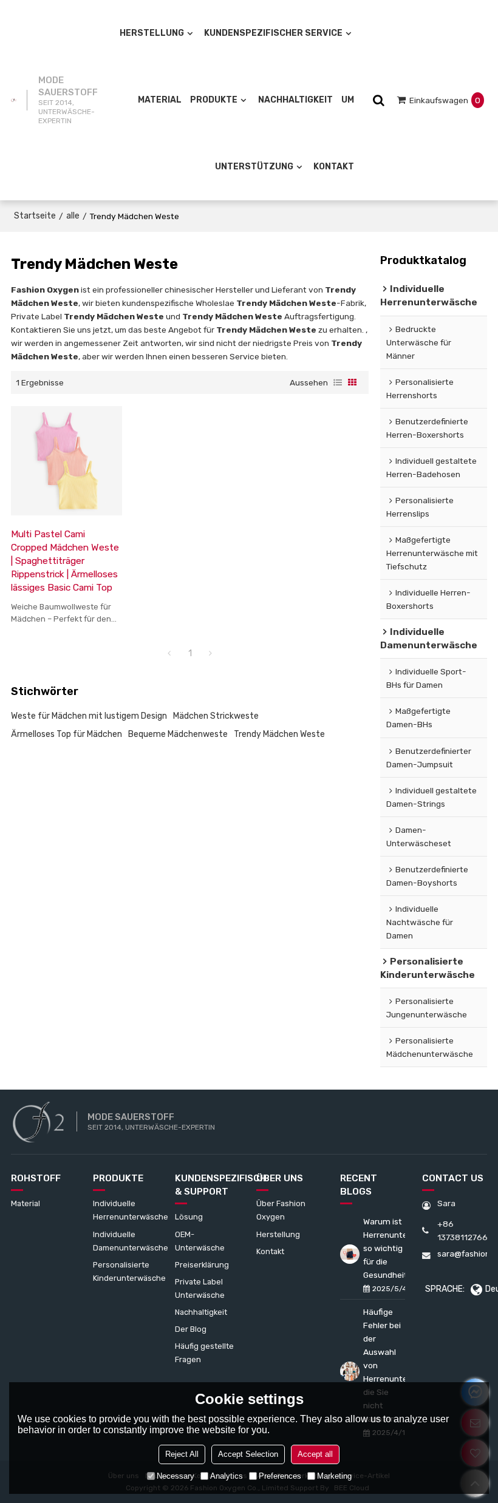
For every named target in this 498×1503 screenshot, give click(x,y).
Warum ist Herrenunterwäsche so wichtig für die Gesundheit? (384, 1248)
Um (347, 100)
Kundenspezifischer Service (273, 33)
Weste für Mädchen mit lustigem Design (89, 716)
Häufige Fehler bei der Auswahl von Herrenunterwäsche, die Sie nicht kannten (384, 1365)
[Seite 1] (169, 654)
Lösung (189, 1216)
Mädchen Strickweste (216, 716)
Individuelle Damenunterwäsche (130, 1241)
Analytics (226, 1476)
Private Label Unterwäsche (200, 1288)
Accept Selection (248, 1454)
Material (160, 100)
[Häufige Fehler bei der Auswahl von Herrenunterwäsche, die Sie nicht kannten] (350, 1371)
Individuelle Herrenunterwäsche (130, 1210)
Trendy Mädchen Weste (279, 734)
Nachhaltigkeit (295, 100)
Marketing (334, 1476)
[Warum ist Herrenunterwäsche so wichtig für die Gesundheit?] (350, 1254)
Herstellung (152, 33)
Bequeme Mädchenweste (178, 734)
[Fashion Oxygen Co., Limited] (13, 100)
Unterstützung (254, 166)
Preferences (280, 1476)
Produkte (213, 100)
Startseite (35, 216)
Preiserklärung (202, 1264)
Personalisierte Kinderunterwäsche (129, 1271)
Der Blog (190, 1329)
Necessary (175, 1476)
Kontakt (333, 166)
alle (73, 216)
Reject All (182, 1454)
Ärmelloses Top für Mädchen (66, 734)
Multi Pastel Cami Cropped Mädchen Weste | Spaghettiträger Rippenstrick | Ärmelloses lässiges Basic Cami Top (65, 560)
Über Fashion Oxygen (280, 1210)
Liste (337, 382)
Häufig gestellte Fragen (204, 1353)
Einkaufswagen (444, 100)
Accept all (315, 1454)
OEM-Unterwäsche (200, 1241)
